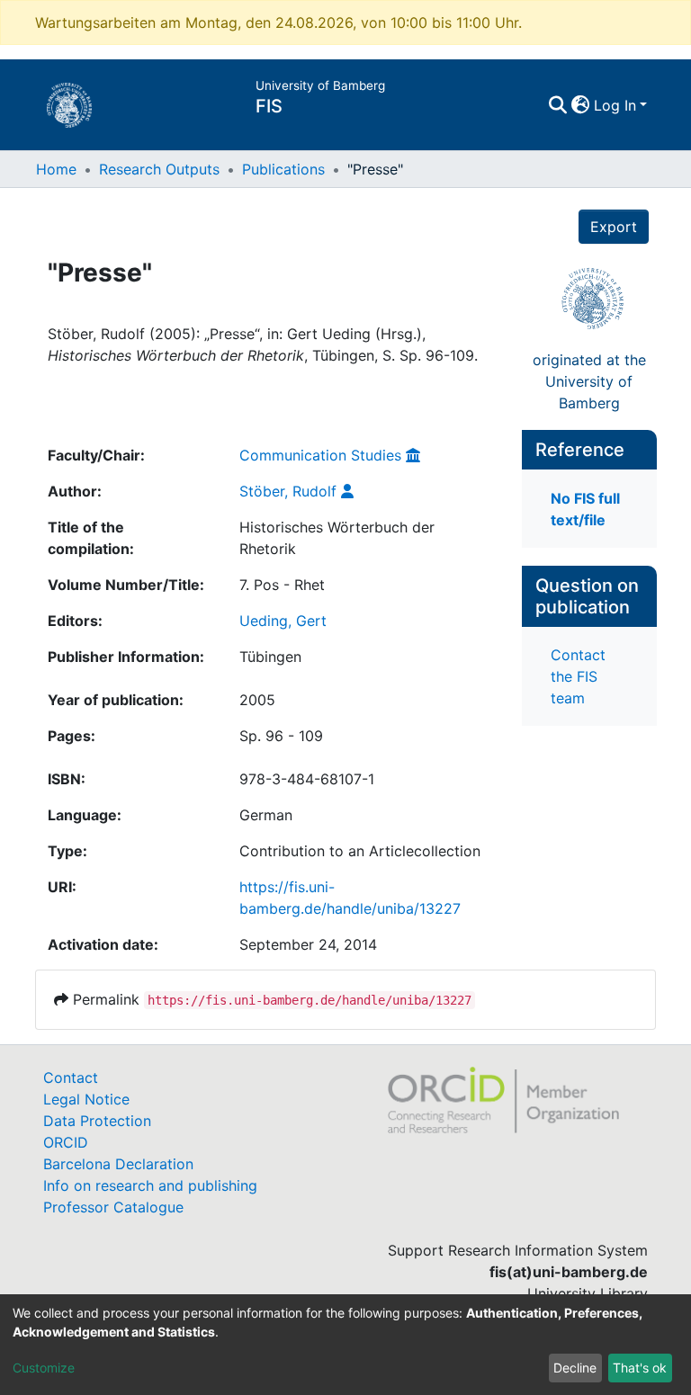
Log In (615, 105)
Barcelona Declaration (118, 1164)
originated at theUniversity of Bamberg (589, 381)
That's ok (640, 1367)
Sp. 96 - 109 (281, 736)
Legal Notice (86, 1099)
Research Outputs (159, 169)
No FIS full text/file (585, 509)
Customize (44, 1367)
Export (613, 227)
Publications (283, 169)
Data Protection (97, 1121)
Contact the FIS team (578, 676)
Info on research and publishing (150, 1185)
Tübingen (270, 657)
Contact (70, 1077)
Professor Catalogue (113, 1207)
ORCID (65, 1142)
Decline (575, 1367)
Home (56, 169)
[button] (581, 105)
